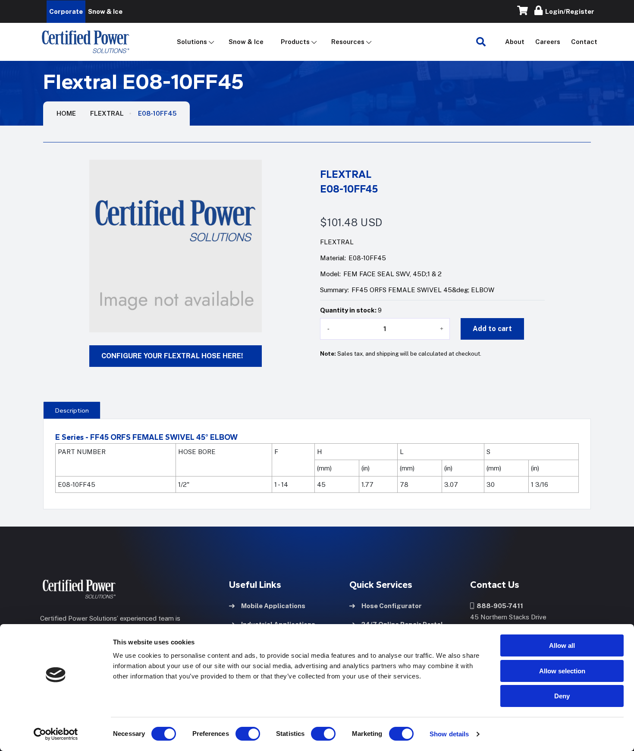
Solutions (192, 41)
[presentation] (71, 410)
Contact (584, 41)
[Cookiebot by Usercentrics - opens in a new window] (56, 734)
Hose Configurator (391, 605)
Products (295, 41)
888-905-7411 (498, 605)
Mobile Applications (273, 605)
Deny (562, 696)
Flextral (107, 113)
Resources (347, 41)
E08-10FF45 (157, 113)
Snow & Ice (246, 41)
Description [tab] (72, 410)
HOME (66, 113)
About (514, 41)
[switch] (239, 734)
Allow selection (562, 671)
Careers (547, 41)
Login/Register (568, 11)
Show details (449, 734)
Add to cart (492, 329)
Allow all (562, 645)
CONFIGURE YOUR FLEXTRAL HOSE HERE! (172, 356)
